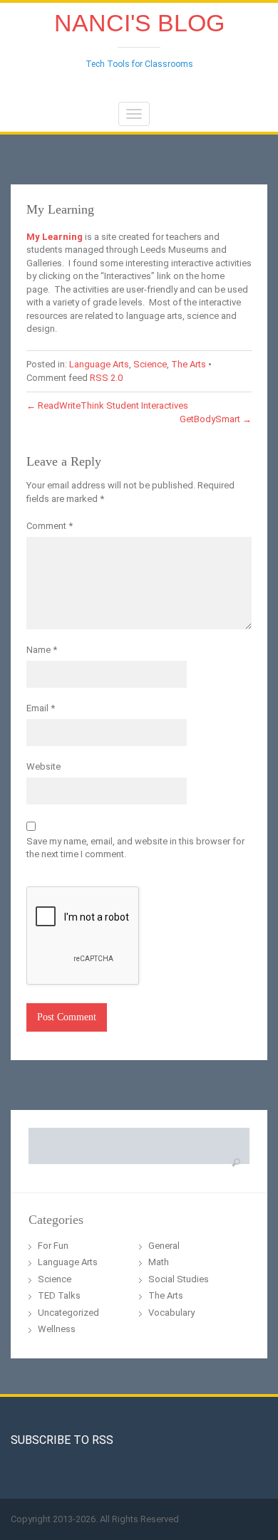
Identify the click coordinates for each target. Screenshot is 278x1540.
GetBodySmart (216, 419)
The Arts (188, 364)
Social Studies (178, 1279)
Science (150, 364)
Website (43, 766)
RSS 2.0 (106, 377)
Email (40, 708)
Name (41, 649)
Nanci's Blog (139, 22)
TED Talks (59, 1295)
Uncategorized (68, 1312)
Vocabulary (171, 1312)
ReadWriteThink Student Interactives (107, 405)
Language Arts (99, 364)
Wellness (57, 1329)
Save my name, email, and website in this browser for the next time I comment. (135, 848)
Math (158, 1262)
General (164, 1245)
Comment (49, 525)
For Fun (53, 1245)
